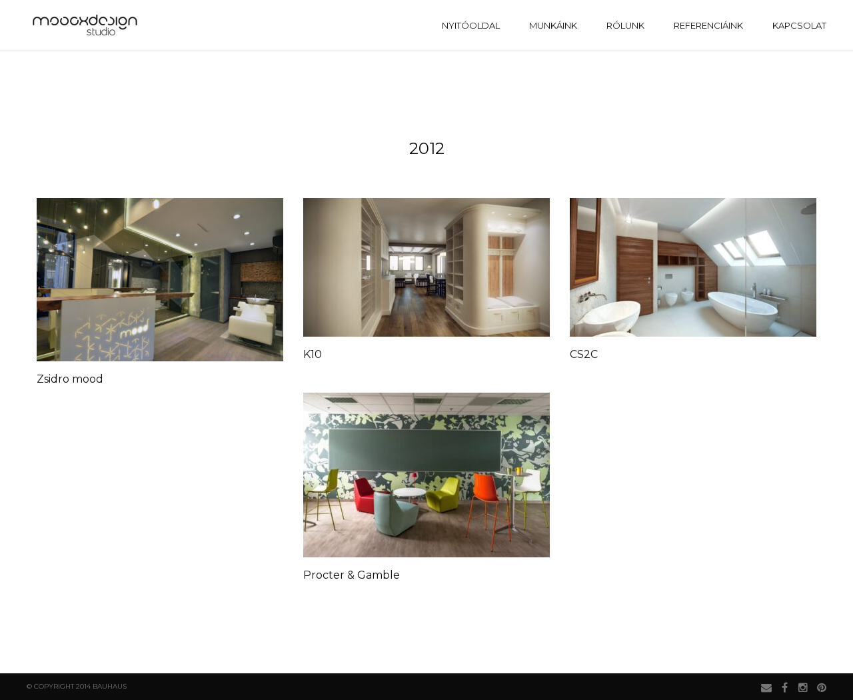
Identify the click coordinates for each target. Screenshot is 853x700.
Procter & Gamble (351, 575)
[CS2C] (693, 267)
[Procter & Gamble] (426, 475)
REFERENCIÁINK (708, 25)
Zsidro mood (70, 379)
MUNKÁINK (553, 25)
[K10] (426, 267)
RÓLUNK (625, 25)
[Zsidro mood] (160, 279)
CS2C (584, 354)
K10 (312, 354)
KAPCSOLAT (799, 25)
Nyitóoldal (471, 25)
